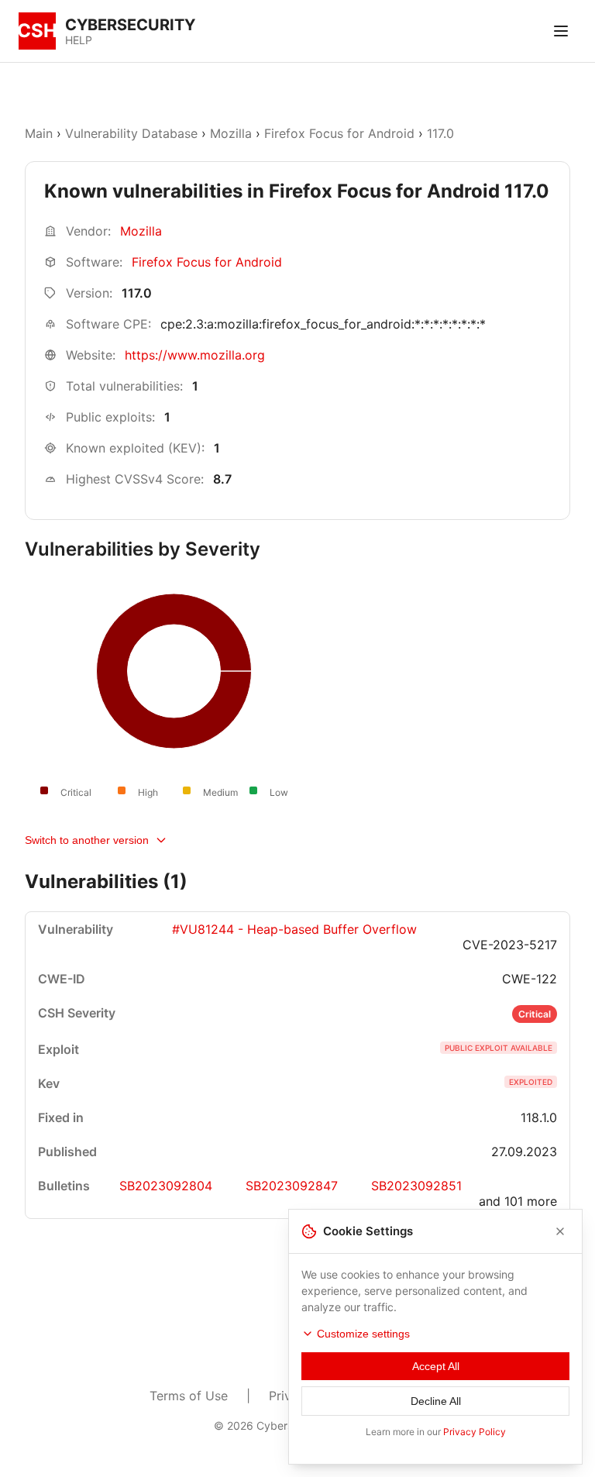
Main (39, 133)
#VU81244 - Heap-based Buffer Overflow (294, 929)
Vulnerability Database (131, 133)
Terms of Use (189, 1395)
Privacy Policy (474, 1431)
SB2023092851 (416, 1185)
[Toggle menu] (560, 30)
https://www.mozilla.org (195, 355)
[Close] (560, 1231)
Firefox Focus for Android (339, 133)
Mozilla (231, 133)
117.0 (440, 133)
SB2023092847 (292, 1185)
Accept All (435, 1366)
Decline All (436, 1401)
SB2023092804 (165, 1185)
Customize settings (363, 1333)
